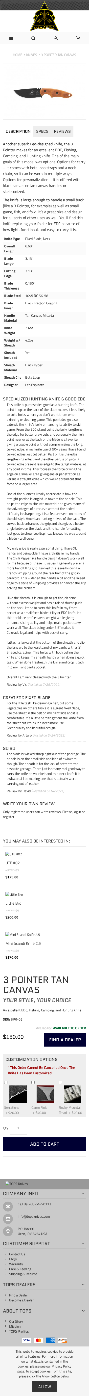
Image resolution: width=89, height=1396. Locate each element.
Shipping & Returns (23, 1273)
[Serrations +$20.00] (10, 1082)
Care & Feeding (20, 1268)
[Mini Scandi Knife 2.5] (44, 934)
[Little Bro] (44, 894)
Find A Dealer (65, 1040)
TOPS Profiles (19, 1331)
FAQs (13, 1259)
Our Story (16, 1321)
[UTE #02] (44, 854)
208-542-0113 (39, 1204)
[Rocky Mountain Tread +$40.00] (64, 1082)
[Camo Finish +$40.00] (37, 1082)
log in (77, 811)
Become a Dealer (21, 1300)
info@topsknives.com (34, 1216)
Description (18, 131)
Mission (15, 1326)
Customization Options (31, 1059)
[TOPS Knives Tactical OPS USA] (44, 16)
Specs (42, 131)
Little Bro (13, 903)
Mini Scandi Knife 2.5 (23, 943)
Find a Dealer (18, 1295)
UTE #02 (12, 863)
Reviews (62, 131)
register (8, 816)
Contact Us (17, 1254)
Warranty (16, 1263)
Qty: (6, 1128)
